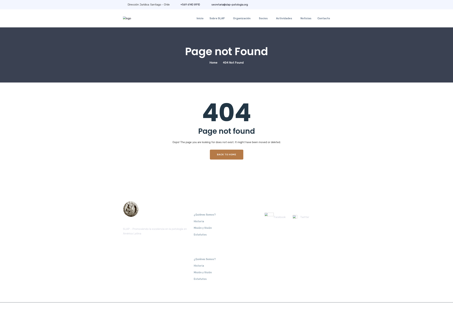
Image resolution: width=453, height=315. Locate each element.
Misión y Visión (203, 227)
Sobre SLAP (217, 18)
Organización (242, 18)
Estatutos (200, 234)
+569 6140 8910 (190, 4)
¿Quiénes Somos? (205, 214)
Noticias (305, 18)
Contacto (323, 18)
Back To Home (226, 154)
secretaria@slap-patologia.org (229, 4)
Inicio (200, 18)
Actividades (284, 18)
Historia (199, 221)
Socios (263, 18)
